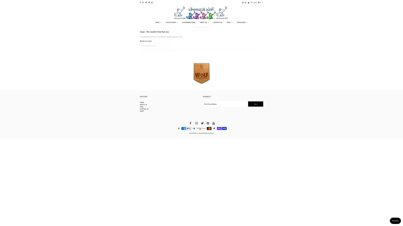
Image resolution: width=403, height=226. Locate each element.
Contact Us (217, 22)
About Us (203, 22)
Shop (157, 22)
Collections (171, 22)
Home (196, 27)
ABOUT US (143, 105)
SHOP (142, 111)
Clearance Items (188, 22)
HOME (142, 102)
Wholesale (241, 22)
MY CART (256, 3)
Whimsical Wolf (208, 133)
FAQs (228, 22)
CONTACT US (144, 109)
